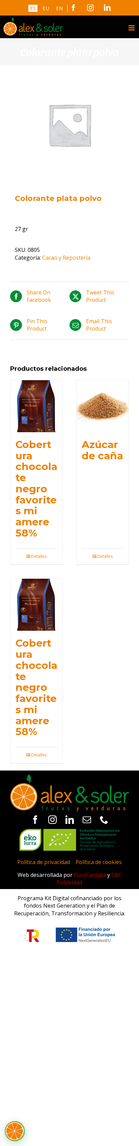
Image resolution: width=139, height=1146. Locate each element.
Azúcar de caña (102, 450)
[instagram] (52, 820)
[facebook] (35, 820)
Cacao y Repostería (66, 257)
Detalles (39, 556)
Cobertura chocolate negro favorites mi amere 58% (36, 488)
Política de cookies (99, 862)
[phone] (104, 820)
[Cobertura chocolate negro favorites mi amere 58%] (36, 406)
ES (33, 8)
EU (46, 8)
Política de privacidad (43, 862)
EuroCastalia (90, 875)
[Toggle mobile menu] (132, 27)
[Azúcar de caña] (103, 406)
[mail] (87, 820)
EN (59, 8)
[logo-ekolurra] (69, 831)
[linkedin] (70, 820)
